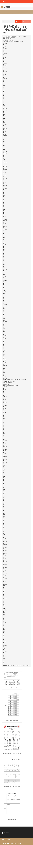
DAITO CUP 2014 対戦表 (12, 819)
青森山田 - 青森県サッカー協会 (12, 687)
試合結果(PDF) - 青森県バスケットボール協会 (12, 786)
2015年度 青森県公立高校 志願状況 (12, 720)
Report (19, 21)
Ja (6, 6)
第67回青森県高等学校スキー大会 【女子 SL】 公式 (12, 753)
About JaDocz (6, 843)
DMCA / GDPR (13, 843)
